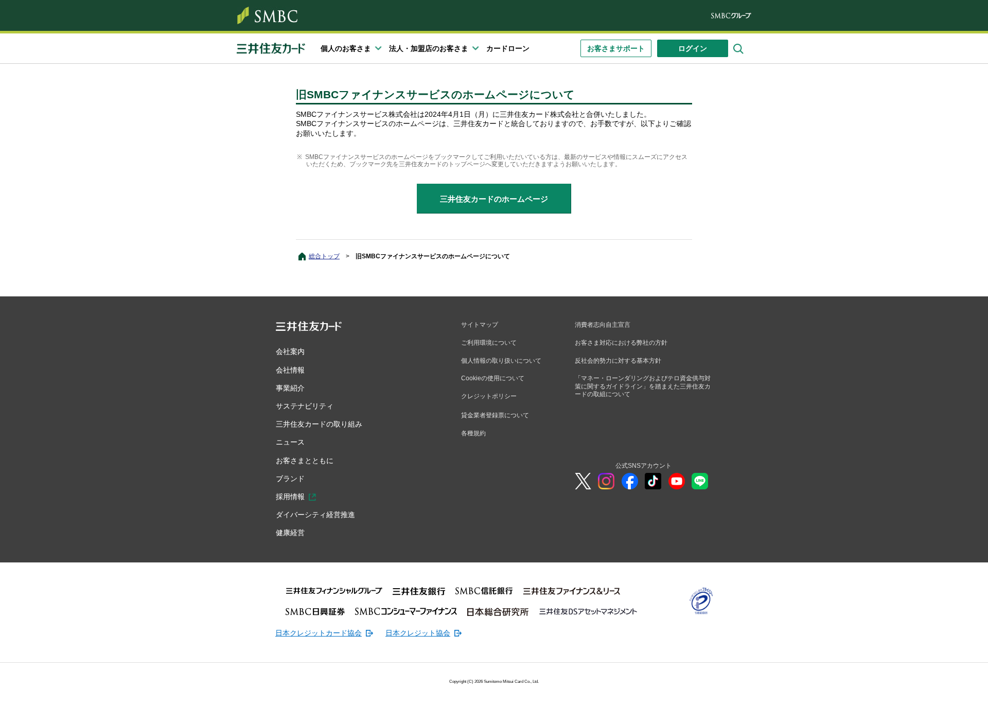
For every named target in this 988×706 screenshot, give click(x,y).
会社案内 (290, 351)
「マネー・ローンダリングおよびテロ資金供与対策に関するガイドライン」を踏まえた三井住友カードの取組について (643, 386)
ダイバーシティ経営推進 (315, 514)
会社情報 (290, 370)
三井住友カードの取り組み (319, 424)
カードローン (508, 48)
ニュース (290, 442)
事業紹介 (290, 388)
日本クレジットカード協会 (318, 633)
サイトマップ (479, 324)
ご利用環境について (489, 342)
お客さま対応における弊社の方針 (621, 342)
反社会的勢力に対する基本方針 (618, 360)
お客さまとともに (304, 460)
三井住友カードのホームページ (494, 199)
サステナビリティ (304, 406)
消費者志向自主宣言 (602, 324)
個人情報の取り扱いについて (501, 360)
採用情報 (290, 496)
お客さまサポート (616, 48)
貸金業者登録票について (495, 415)
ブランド (290, 478)
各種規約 (473, 433)
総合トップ (324, 256)
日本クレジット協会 (417, 633)
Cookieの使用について (492, 378)
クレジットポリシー (489, 396)
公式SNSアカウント (643, 465)
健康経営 (290, 532)
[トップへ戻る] (921, 690)
